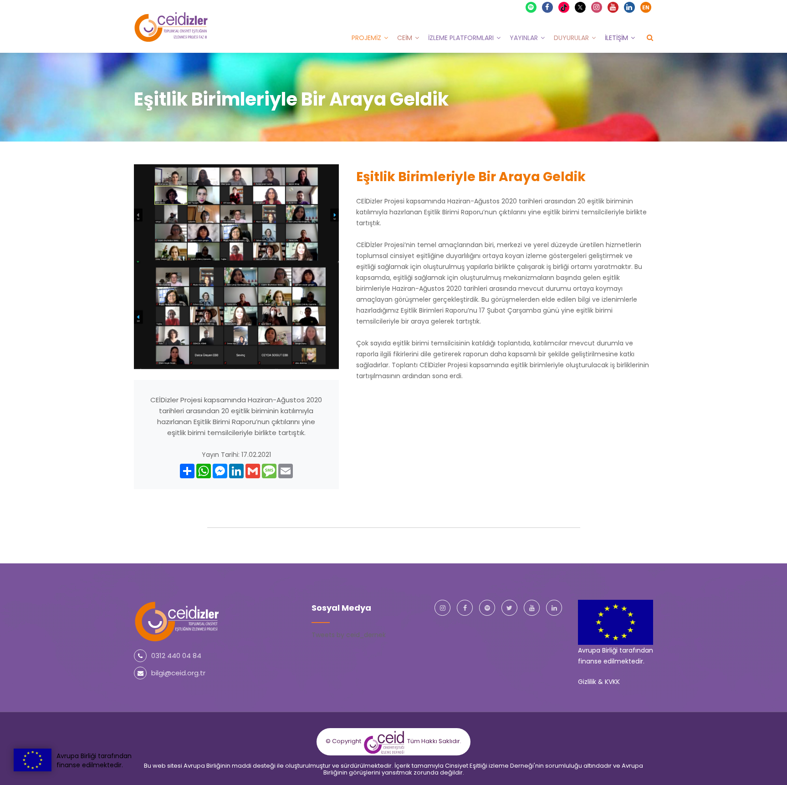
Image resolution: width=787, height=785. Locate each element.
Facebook (547, 7)
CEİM (404, 37)
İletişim (616, 37)
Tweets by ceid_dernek (349, 634)
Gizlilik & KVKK (599, 681)
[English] (645, 7)
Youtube (613, 7)
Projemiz (366, 37)
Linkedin (629, 7)
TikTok (568, 7)
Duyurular (571, 37)
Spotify (531, 7)
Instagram (596, 7)
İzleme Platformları (461, 37)
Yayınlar (524, 37)
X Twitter (584, 6)
